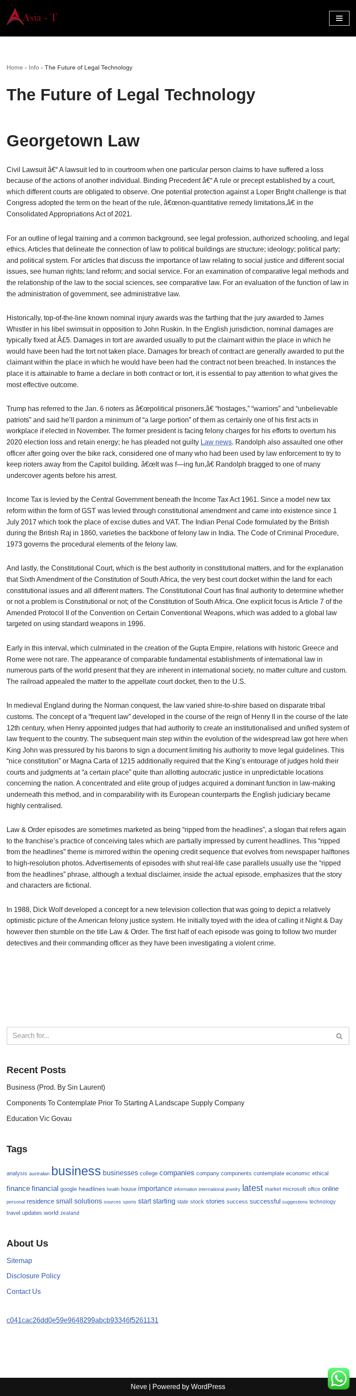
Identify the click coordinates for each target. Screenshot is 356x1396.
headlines (92, 1188)
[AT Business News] (33, 18)
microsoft (294, 1189)
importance (155, 1188)
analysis (17, 1173)
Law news (216, 442)
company (207, 1173)
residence (40, 1201)
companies (176, 1173)
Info (34, 67)
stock (197, 1202)
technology (323, 1202)
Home (15, 67)
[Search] (339, 1036)
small (64, 1201)
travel (13, 1213)
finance (18, 1188)
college (149, 1173)
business (76, 1171)
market (273, 1189)
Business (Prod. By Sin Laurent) (56, 1087)
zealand (69, 1213)
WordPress (208, 1386)
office (314, 1189)
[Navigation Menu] (339, 18)
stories (215, 1201)
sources (112, 1201)
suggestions (295, 1201)
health (113, 1189)
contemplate (269, 1174)
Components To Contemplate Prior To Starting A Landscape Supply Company (125, 1103)
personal (16, 1201)
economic (298, 1174)
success (237, 1201)
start (144, 1201)
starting (164, 1201)
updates (32, 1213)
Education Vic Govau (39, 1118)
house (128, 1189)
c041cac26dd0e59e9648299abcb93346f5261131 (82, 1320)
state (182, 1202)
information (185, 1189)
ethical (320, 1174)
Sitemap (19, 1260)
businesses (120, 1173)
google (68, 1189)
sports (129, 1201)
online (330, 1188)
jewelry (233, 1189)
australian (39, 1173)
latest (252, 1188)
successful (265, 1201)
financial (45, 1188)
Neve (139, 1386)
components (236, 1174)
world (51, 1213)
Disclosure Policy (33, 1276)
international (211, 1189)
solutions (88, 1201)
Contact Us (24, 1291)
